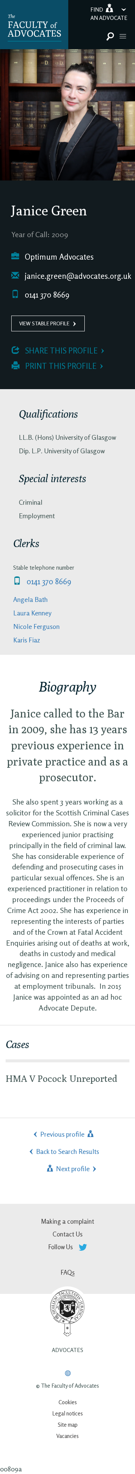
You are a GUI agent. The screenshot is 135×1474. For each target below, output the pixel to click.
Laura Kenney (32, 613)
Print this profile (59, 366)
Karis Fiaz (26, 640)
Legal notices (67, 1413)
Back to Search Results (67, 1151)
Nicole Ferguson (36, 626)
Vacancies (67, 1435)
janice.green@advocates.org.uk (77, 276)
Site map (68, 1424)
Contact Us (67, 1234)
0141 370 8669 (46, 294)
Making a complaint (67, 1221)
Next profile (72, 1168)
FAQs (68, 1272)
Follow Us (61, 1247)
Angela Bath (30, 599)
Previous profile (63, 1134)
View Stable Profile (44, 323)
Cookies (67, 1402)
